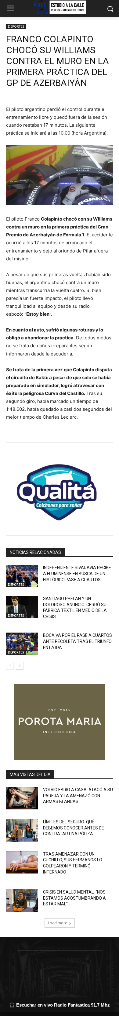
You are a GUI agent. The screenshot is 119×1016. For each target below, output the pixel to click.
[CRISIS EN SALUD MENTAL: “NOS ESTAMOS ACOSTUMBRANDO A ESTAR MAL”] (22, 900)
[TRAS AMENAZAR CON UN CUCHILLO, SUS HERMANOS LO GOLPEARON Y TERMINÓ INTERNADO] (22, 862)
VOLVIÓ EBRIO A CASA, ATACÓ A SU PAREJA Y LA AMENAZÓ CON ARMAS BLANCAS (78, 795)
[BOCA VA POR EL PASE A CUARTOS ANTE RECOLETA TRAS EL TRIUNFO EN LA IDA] (22, 644)
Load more (57, 922)
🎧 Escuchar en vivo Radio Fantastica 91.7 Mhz (59, 1004)
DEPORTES (16, 26)
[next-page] (19, 666)
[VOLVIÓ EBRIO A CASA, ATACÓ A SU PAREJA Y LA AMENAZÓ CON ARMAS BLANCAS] (22, 798)
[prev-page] (10, 666)
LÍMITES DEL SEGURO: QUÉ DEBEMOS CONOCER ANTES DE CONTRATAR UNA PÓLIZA (73, 827)
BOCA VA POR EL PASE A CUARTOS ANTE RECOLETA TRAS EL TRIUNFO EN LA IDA (77, 641)
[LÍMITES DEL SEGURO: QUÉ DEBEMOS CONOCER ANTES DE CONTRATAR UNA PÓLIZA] (22, 830)
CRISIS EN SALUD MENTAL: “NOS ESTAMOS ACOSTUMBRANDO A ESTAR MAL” (74, 898)
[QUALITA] (59, 490)
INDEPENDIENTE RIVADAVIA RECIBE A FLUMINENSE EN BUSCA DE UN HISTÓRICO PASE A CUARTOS (77, 573)
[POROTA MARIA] (59, 722)
